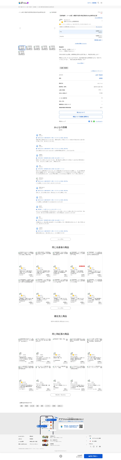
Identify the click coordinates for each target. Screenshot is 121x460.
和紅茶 (101, 75)
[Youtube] (99, 446)
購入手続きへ (94, 456)
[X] (90, 446)
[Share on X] (91, 121)
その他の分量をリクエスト (81, 43)
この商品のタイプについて (97, 71)
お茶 (97, 75)
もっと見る (60, 239)
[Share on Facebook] (89, 121)
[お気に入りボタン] (32, 253)
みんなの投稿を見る (99, 17)
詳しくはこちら (99, 26)
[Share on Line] (94, 121)
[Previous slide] (20, 28)
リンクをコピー (99, 121)
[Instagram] (93, 446)
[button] (81, 21)
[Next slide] (54, 28)
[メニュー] (101, 3)
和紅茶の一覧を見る (60, 394)
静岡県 (101, 78)
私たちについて (81, 112)
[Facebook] (96, 446)
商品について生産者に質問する (81, 116)
